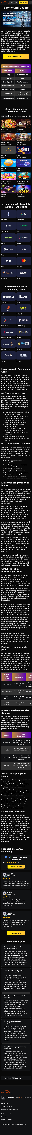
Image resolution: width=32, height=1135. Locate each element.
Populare (4, 116)
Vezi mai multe (16, 933)
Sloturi (26, 116)
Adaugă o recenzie (16, 866)
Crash (19, 116)
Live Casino (12, 116)
